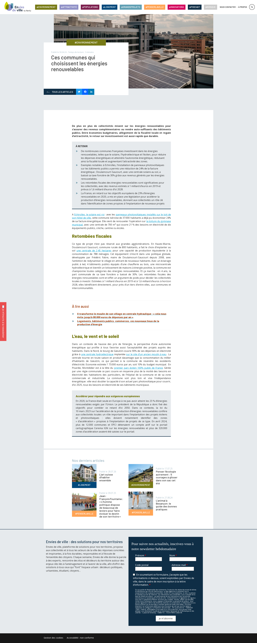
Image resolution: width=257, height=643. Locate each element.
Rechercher (252, 7)
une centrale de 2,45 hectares (93, 250)
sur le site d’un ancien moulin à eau (146, 354)
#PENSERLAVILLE (84, 513)
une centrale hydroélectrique (97, 354)
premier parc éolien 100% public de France (138, 368)
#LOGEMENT (84, 485)
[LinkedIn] (91, 92)
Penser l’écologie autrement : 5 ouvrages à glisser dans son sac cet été (166, 477)
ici (172, 606)
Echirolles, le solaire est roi (89, 214)
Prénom (140, 555)
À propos (242, 7)
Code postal (141, 565)
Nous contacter (228, 7)
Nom (173, 555)
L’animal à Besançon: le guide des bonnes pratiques (166, 505)
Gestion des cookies (53, 637)
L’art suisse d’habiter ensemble (106, 477)
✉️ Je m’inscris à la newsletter (3, 321)
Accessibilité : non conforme (80, 637)
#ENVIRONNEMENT (86, 42)
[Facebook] (85, 92)
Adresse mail (180, 565)
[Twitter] (79, 92)
